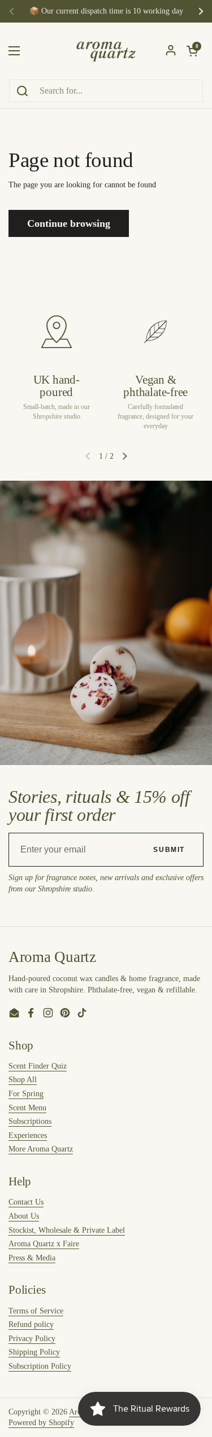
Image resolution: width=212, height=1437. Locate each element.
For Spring (26, 1093)
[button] (125, 456)
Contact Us (26, 1202)
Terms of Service (35, 1311)
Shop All (22, 1079)
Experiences (27, 1135)
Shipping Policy (34, 1352)
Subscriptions (29, 1121)
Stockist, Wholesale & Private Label (66, 1230)
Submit (169, 849)
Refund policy (31, 1324)
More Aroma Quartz (40, 1149)
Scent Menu (27, 1108)
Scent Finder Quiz (37, 1066)
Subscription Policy (39, 1366)
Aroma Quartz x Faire (43, 1244)
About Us (23, 1216)
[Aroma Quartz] (106, 50)
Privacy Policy (31, 1338)
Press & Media (31, 1258)
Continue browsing (68, 223)
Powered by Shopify (41, 1422)
